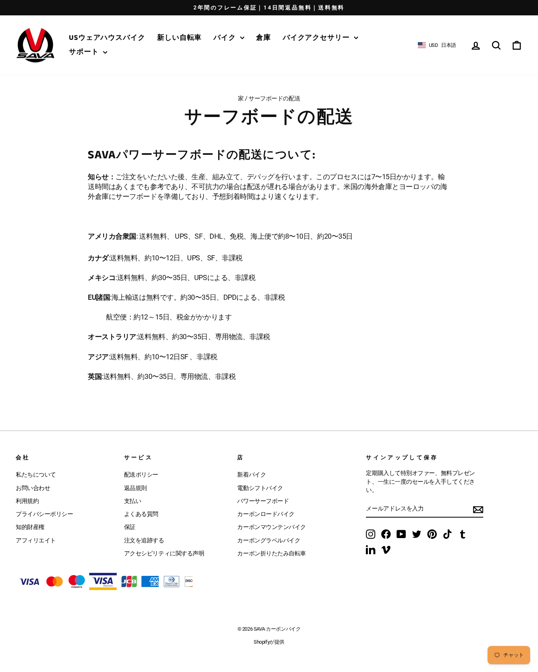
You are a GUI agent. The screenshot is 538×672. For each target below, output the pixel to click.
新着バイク (251, 474)
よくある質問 (141, 514)
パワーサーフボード (263, 501)
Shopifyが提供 (269, 642)
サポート (85, 52)
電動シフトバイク (260, 488)
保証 (129, 527)
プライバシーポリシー (44, 514)
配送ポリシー (141, 474)
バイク (225, 38)
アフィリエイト (36, 540)
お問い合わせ (33, 488)
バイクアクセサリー (317, 38)
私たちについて (36, 474)
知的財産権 (30, 527)
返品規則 (135, 488)
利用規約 (27, 501)
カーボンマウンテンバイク (271, 527)
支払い (132, 501)
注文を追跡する (144, 540)
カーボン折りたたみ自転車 (271, 553)
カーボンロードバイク (266, 514)
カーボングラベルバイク (268, 540)
